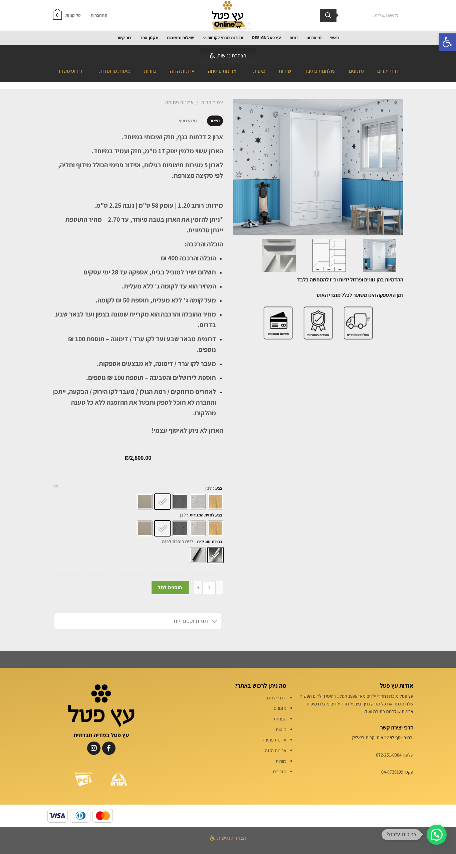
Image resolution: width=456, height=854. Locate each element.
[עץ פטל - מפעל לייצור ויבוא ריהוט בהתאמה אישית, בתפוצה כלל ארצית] (228, 15)
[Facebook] (109, 748)
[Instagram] (93, 748)
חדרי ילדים (388, 70)
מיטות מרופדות (115, 70)
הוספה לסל (170, 587)
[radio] (215, 501)
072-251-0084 (389, 755)
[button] (447, 42)
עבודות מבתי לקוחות (225, 37)
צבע (218, 488)
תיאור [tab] (215, 121)
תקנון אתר (149, 37)
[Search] (328, 15)
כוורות (150, 70)
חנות (293, 37)
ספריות (280, 718)
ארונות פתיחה (222, 70)
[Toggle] (214, 622)
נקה (55, 486)
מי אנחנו (313, 37)
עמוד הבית (212, 102)
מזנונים (356, 70)
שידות (285, 70)
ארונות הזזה (182, 70)
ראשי (334, 37)
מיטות (259, 70)
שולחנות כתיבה (319, 70)
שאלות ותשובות (180, 37)
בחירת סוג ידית (209, 542)
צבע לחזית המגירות (206, 515)
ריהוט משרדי (69, 70)
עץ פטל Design (266, 37)
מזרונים (279, 771)
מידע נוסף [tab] (188, 121)
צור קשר (124, 37)
